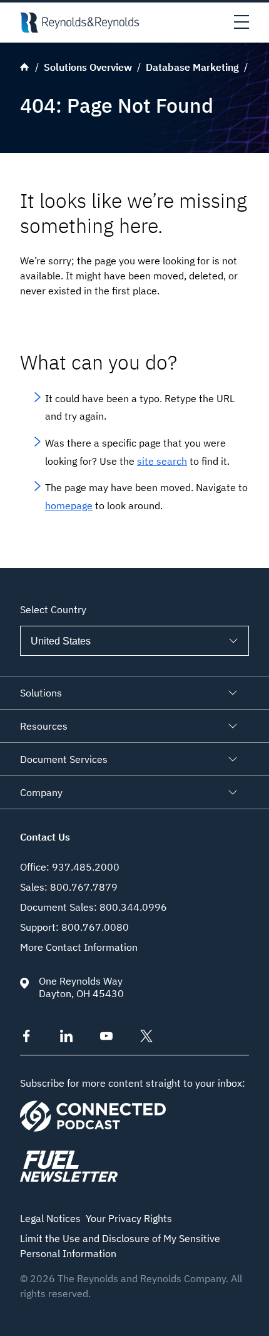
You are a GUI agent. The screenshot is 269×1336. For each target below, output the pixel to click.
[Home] (79, 23)
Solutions (41, 692)
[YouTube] (106, 1038)
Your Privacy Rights (129, 1218)
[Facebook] (26, 1038)
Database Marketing (192, 67)
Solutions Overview (88, 67)
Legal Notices (50, 1218)
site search (162, 461)
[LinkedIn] (66, 1038)
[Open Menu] (241, 22)
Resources (44, 726)
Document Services (64, 759)
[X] (146, 1038)
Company (41, 792)
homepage (69, 505)
